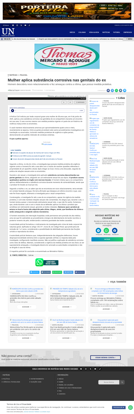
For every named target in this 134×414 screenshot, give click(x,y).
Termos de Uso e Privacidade (70, 388)
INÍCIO (61, 379)
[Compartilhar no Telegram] (120, 90)
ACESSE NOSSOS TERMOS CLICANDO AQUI (37, 412)
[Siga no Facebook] (13, 25)
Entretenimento (37, 379)
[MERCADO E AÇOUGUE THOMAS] (67, 56)
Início (73, 32)
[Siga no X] (21, 25)
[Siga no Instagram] (17, 25)
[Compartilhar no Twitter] (112, 90)
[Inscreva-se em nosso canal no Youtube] (95, 369)
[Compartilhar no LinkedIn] (124, 90)
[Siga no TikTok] (29, 25)
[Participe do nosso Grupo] (47, 263)
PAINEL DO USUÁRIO (65, 385)
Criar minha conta (104, 357)
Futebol (117, 32)
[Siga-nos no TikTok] (100, 369)
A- (64, 102)
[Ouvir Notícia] (12, 110)
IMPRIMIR (81, 102)
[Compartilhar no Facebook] (108, 90)
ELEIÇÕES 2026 (35, 382)
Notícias (106, 32)
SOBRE (60, 382)
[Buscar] (122, 382)
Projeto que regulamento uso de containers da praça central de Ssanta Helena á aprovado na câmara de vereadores (77, 39)
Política (6, 379)
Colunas (82, 32)
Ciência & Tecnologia (11, 382)
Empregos (128, 32)
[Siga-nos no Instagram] (85, 369)
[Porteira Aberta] (67, 11)
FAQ (60, 391)
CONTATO (61, 394)
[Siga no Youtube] (25, 25)
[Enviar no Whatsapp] (116, 90)
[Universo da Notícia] (17, 32)
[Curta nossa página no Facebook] (81, 369)
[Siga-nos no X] (90, 369)
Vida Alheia (95, 32)
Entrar (6, 25)
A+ (70, 102)
